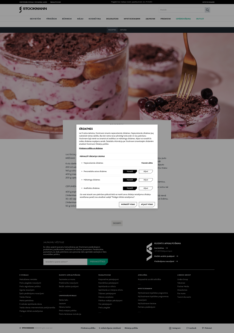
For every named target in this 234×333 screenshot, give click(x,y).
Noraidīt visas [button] (128, 204)
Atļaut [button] (146, 172)
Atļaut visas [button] (147, 204)
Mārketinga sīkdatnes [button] (90, 180)
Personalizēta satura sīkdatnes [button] (94, 171)
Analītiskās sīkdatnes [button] (90, 188)
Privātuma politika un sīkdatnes (91, 148)
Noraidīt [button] (130, 172)
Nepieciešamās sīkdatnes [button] (92, 163)
